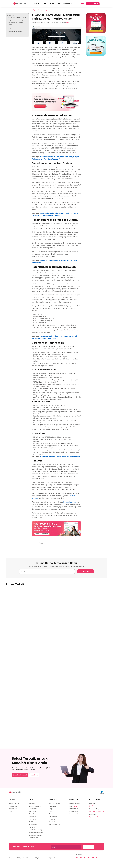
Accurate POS (13, 809)
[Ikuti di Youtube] (92, 857)
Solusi (51, 3)
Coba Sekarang (93, 3)
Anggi (67, 22)
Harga (58, 3)
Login (82, 3)
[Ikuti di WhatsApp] (80, 857)
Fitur (44, 3)
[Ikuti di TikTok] (88, 857)
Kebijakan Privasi (52, 858)
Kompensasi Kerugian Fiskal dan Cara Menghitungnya (60, 456)
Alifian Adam (13, 633)
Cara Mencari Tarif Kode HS (15, 31)
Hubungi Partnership (98, 817)
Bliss (10, 811)
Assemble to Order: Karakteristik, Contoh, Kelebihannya (29, 736)
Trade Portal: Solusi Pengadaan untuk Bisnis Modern (28, 630)
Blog (34, 10)
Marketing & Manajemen (43, 10)
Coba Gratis (34, 775)
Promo (51, 814)
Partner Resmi (73, 809)
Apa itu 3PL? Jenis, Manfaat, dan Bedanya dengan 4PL (28, 684)
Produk (36, 3)
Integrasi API (53, 816)
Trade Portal (33, 824)
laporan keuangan (69, 502)
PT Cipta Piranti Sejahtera (25, 858)
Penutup (11, 34)
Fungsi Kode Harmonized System (17, 20)
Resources (67, 3)
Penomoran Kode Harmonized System (16, 23)
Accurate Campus (54, 803)
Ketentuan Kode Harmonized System (16, 28)
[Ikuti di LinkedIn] (96, 857)
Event (51, 811)
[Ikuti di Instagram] (77, 857)
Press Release (73, 811)
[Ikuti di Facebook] (84, 857)
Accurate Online (14, 803)
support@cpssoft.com (98, 811)
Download (52, 819)
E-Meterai (32, 827)
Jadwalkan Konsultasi (20, 775)
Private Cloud (53, 822)
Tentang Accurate (74, 803)
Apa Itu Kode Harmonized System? (17, 17)
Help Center (52, 806)
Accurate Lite (13, 806)
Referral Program (54, 824)
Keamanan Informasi (75, 814)
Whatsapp (95, 806)
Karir (73, 806)
